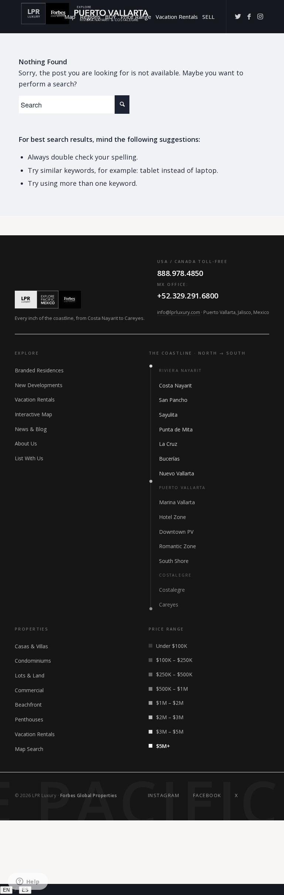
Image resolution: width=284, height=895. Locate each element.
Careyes (168, 604)
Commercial (29, 690)
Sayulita (168, 414)
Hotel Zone (172, 516)
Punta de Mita (176, 429)
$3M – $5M (169, 731)
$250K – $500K (174, 674)
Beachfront (28, 704)
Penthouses (29, 719)
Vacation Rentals (35, 399)
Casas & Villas (31, 646)
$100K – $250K (174, 659)
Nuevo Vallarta (176, 473)
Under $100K (171, 645)
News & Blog (31, 429)
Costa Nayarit (175, 385)
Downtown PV (176, 531)
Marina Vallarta (177, 502)
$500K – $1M (172, 688)
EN (6, 890)
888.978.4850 (180, 273)
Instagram (164, 795)
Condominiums (33, 660)
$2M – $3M (169, 717)
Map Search (29, 748)
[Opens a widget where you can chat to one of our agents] (27, 882)
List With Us (29, 458)
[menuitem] (70, 16)
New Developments (38, 385)
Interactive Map (33, 414)
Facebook (207, 795)
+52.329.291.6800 (187, 296)
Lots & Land (29, 675)
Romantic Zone (177, 546)
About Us (26, 443)
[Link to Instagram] (260, 16)
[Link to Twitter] (237, 16)
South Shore (174, 560)
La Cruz (168, 443)
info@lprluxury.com (178, 312)
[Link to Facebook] (248, 16)
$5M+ (163, 745)
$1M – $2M (169, 702)
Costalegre (172, 589)
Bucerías (169, 458)
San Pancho (173, 399)
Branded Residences (39, 370)
